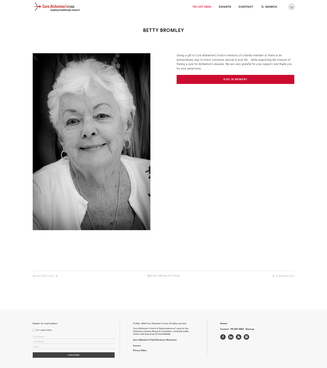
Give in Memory (235, 79)
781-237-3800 (202, 7)
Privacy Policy (140, 350)
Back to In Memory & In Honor (163, 275)
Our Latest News (44, 330)
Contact (246, 7)
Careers (137, 345)
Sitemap (249, 329)
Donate (225, 7)
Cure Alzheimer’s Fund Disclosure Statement (155, 339)
